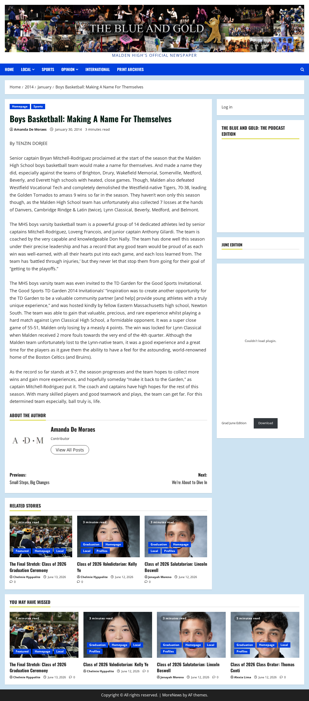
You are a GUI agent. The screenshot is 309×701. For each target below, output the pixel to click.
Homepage (20, 106)
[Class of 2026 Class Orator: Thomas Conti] (265, 635)
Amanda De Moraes (30, 129)
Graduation (91, 544)
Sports (48, 69)
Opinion (68, 69)
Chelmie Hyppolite (26, 577)
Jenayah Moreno (159, 577)
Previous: (29, 478)
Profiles (102, 551)
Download (265, 423)
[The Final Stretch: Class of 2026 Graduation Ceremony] (41, 537)
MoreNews (172, 695)
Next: (189, 478)
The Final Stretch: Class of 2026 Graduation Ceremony (38, 567)
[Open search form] (302, 69)
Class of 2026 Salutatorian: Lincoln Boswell (176, 567)
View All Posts (70, 450)
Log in (227, 107)
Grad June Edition (234, 423)
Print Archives (130, 69)
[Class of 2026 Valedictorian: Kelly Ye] (108, 537)
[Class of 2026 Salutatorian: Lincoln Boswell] (176, 537)
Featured (22, 551)
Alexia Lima (242, 677)
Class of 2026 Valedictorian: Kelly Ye (107, 567)
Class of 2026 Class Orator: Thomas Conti (263, 667)
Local (26, 69)
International (97, 69)
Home (9, 69)
